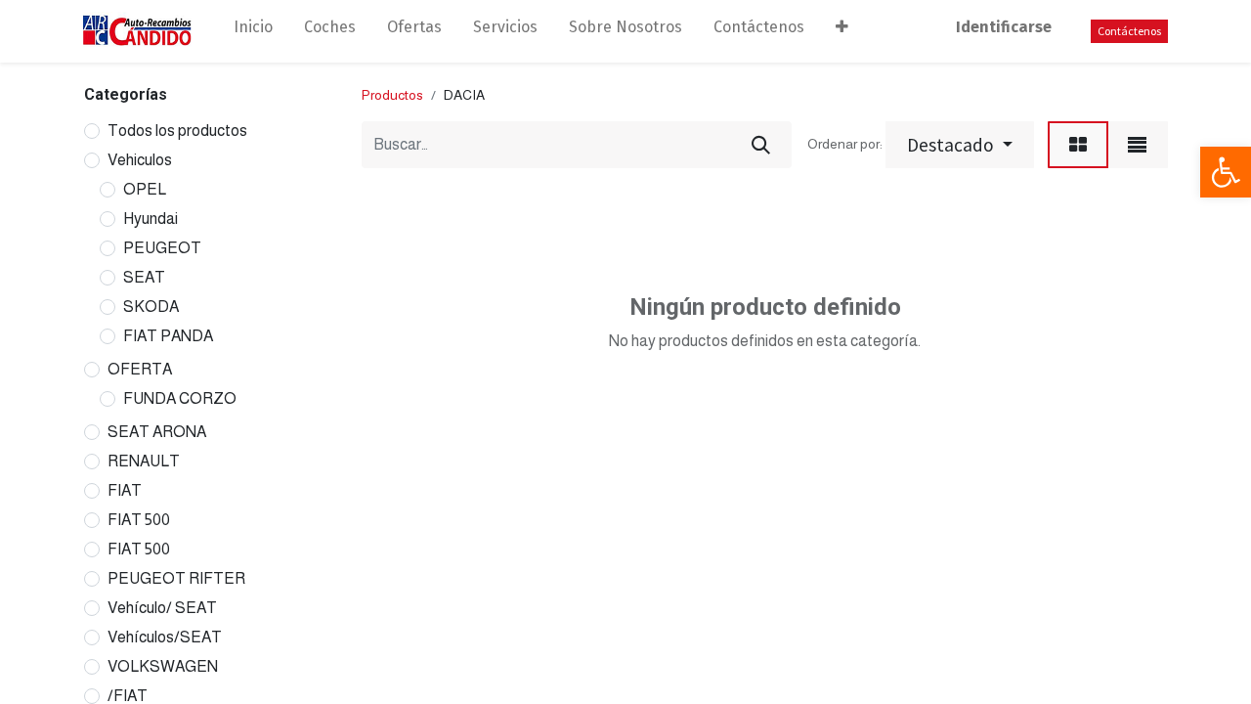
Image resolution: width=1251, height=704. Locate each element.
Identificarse (1004, 27)
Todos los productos (177, 130)
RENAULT (144, 461)
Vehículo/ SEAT (162, 607)
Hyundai (150, 218)
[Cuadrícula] (1078, 144)
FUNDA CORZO (180, 398)
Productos (392, 95)
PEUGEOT (162, 248)
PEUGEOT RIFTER (176, 578)
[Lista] (1137, 144)
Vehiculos (140, 160)
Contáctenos (1129, 30)
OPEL (144, 189)
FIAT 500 (139, 519)
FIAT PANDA (168, 336)
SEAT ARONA (157, 431)
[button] (842, 31)
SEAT (144, 277)
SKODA (151, 306)
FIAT (125, 490)
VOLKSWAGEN (163, 666)
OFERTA (140, 369)
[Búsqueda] (761, 144)
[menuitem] (253, 31)
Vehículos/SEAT (165, 637)
